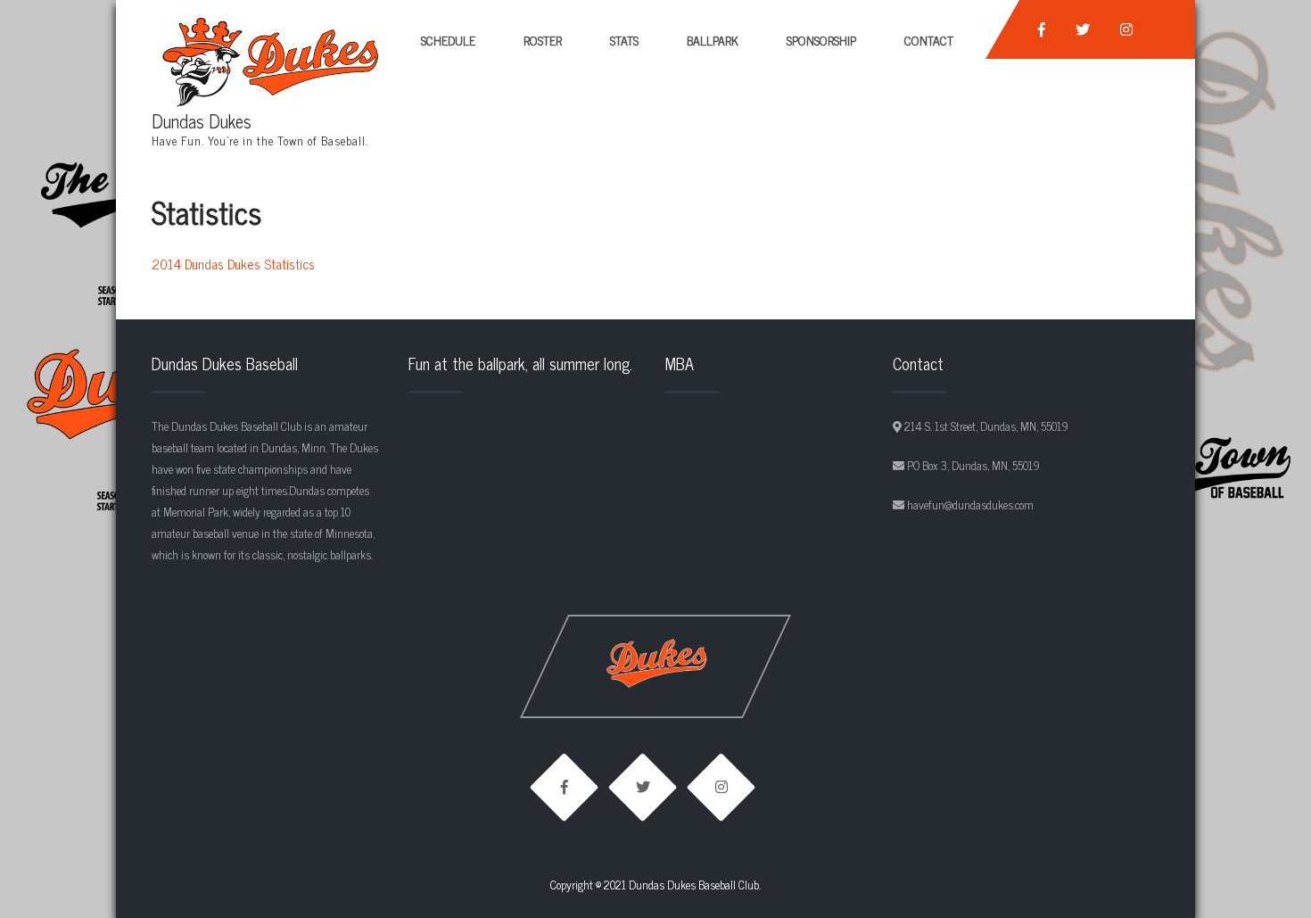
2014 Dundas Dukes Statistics (233, 263)
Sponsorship (821, 39)
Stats (624, 39)
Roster (543, 39)
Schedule (448, 39)
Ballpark (712, 39)
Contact (928, 39)
